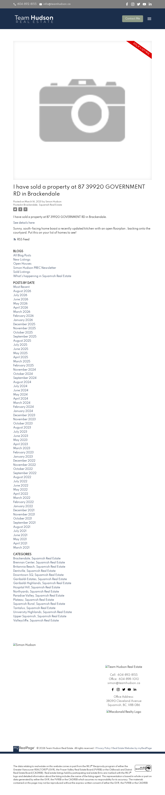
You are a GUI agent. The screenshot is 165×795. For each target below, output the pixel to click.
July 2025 (20, 344)
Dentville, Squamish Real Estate (34, 571)
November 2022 (24, 465)
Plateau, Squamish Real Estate (33, 599)
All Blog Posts (22, 255)
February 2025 (23, 365)
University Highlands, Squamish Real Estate (42, 612)
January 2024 (23, 411)
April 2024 (20, 398)
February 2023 (23, 452)
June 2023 (20, 436)
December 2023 (24, 415)
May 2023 (20, 440)
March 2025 (21, 361)
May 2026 (20, 303)
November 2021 (24, 514)
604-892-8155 (27, 4)
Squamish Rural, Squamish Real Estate (39, 604)
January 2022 (23, 506)
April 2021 (20, 543)
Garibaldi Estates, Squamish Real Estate (40, 579)
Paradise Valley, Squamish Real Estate (38, 595)
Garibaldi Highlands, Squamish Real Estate (42, 583)
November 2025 (24, 328)
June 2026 (20, 299)
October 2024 (23, 374)
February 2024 (23, 407)
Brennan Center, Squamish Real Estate (39, 562)
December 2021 (23, 510)
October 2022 (23, 469)
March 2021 (21, 547)
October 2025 (23, 332)
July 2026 (20, 295)
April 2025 (20, 357)
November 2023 (24, 419)
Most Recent (21, 287)
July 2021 (19, 531)
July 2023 (20, 431)
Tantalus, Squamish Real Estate (34, 608)
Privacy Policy (103, 748)
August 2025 (22, 340)
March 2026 (21, 311)
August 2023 (22, 427)
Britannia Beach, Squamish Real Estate (39, 566)
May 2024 (20, 394)
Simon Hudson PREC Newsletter (34, 268)
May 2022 (20, 489)
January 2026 (23, 320)
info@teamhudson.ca (57, 4)
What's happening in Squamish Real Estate (42, 276)
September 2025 (24, 336)
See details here (24, 222)
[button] (25, 4)
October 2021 (22, 518)
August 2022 (22, 477)
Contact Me (132, 18)
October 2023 (23, 423)
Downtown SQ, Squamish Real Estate (38, 575)
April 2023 (20, 444)
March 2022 (21, 497)
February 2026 (23, 316)
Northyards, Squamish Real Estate (36, 591)
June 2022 (20, 485)
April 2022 (20, 493)
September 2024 (24, 378)
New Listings (21, 259)
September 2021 (24, 522)
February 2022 (23, 502)
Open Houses (22, 263)
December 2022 (24, 460)
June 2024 (20, 390)
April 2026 (20, 307)
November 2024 (24, 369)
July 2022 (20, 481)
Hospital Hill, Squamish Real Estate (36, 587)
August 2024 (22, 382)
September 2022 (24, 473)
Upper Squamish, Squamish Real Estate (39, 616)
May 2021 (20, 539)
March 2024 (21, 402)
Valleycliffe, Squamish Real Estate (36, 620)
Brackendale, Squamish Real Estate (43, 205)
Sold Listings (21, 272)
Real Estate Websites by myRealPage (132, 748)
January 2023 (23, 456)
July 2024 (20, 386)
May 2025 (20, 353)
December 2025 (24, 324)
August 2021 (21, 527)
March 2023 (21, 448)
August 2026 (22, 291)
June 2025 (20, 349)
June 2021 (20, 535)
